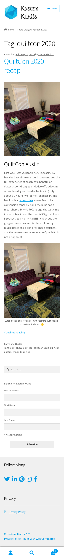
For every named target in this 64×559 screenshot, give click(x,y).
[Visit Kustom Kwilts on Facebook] (35, 480)
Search (32, 553)
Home (11, 29)
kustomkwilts (46, 54)
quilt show (16, 347)
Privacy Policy (17, 512)
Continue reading (14, 332)
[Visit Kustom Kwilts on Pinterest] (22, 480)
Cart (49, 549)
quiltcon (28, 347)
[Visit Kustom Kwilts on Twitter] (7, 480)
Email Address (12, 390)
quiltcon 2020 (41, 347)
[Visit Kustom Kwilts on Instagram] (29, 480)
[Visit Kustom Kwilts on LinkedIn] (14, 480)
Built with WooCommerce (39, 538)
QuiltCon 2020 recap (24, 66)
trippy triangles (21, 351)
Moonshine (26, 200)
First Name (9, 405)
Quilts (18, 343)
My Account (10, 553)
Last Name (9, 420)
